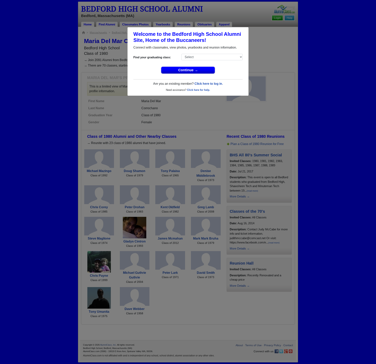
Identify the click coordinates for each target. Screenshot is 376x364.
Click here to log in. (208, 83)
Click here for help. (198, 89)
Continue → (188, 70)
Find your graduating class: (152, 57)
